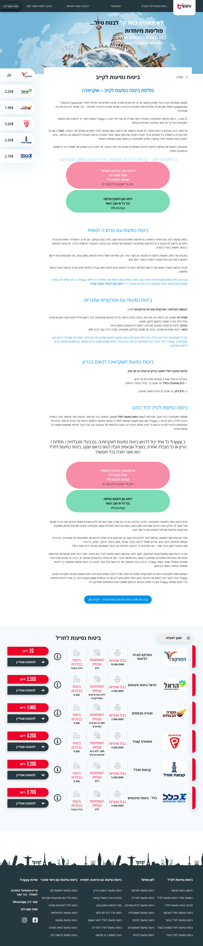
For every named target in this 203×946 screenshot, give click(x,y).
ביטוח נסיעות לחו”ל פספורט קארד (175, 927)
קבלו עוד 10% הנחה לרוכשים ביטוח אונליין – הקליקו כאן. (118, 599)
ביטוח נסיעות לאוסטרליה (141, 912)
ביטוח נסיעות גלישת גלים (64, 935)
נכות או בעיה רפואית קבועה (107, 898)
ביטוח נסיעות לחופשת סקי (63, 890)
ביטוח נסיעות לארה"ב (142, 898)
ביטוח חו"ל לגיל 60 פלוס (109, 912)
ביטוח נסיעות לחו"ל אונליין (154, 6)
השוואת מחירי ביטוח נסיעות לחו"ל (175, 898)
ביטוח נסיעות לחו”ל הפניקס (178, 912)
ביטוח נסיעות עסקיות (66, 920)
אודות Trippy (29, 880)
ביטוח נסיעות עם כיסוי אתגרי (58, 880)
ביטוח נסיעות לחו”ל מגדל (179, 935)
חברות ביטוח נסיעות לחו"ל (179, 905)
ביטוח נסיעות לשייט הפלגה (63, 927)
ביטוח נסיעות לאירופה (142, 890)
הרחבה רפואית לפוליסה (77, 6)
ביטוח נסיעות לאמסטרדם (141, 927)
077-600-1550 (10, 6)
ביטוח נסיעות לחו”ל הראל (179, 920)
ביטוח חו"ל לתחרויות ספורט (63, 905)
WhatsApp (118, 203)
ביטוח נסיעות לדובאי (143, 935)
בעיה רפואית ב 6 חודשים (109, 935)
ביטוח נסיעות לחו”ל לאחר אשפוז (105, 920)
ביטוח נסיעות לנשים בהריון (108, 890)
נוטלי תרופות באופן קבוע (109, 905)
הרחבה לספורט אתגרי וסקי (39, 6)
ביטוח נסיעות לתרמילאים (64, 912)
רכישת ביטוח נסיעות (182, 890)
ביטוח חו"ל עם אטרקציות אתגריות (59, 898)
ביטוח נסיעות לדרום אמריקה (139, 905)
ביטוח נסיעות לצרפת (143, 920)
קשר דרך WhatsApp (25, 902)
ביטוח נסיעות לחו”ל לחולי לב (107, 927)
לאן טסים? (116, 6)
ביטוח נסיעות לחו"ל (180, 880)
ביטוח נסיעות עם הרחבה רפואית (118, 230)
